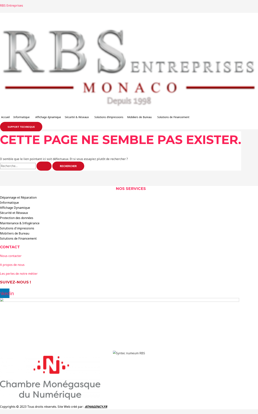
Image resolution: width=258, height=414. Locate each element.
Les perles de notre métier (19, 274)
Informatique (21, 117)
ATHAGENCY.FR (96, 407)
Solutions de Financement (173, 117)
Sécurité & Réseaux (77, 117)
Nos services (131, 188)
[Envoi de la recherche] (44, 166)
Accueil (5, 117)
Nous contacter (11, 256)
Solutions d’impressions (108, 117)
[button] (22, 117)
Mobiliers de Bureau (139, 117)
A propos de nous (12, 265)
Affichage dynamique (48, 117)
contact (10, 247)
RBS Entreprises (11, 5)
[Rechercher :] (26, 166)
